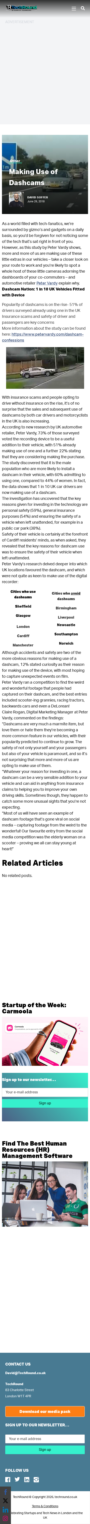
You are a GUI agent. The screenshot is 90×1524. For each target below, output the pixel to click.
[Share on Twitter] (5, 1501)
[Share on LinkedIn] (5, 1509)
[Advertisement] (45, 73)
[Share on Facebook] (5, 1492)
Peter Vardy (47, 283)
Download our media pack (45, 1411)
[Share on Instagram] (5, 1518)
